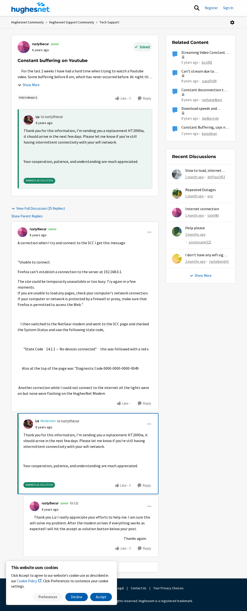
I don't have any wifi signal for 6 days (207, 255)
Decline (76, 597)
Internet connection (202, 209)
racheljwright (219, 261)
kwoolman (209, 133)
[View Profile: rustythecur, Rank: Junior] (24, 47)
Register (211, 8)
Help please (195, 228)
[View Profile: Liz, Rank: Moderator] (28, 424)
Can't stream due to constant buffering (197, 71)
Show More (31, 85)
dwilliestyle (210, 118)
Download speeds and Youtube (199, 108)
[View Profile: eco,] (177, 193)
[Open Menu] (232, 22)
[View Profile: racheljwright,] (177, 259)
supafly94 (209, 81)
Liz (38, 117)
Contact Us (138, 588)
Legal (120, 588)
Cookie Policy (27, 581)
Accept (101, 597)
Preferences (47, 597)
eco (210, 196)
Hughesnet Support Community (71, 22)
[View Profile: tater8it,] (177, 212)
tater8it (213, 215)
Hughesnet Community (27, 22)
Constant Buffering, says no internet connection (204, 127)
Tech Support (109, 22)
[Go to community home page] (31, 8)
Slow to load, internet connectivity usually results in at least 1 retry (205, 170)
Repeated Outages (200, 189)
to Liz (74, 503)
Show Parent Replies (27, 216)
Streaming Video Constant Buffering (203, 52)
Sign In (228, 8)
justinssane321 (200, 242)
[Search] (197, 8)
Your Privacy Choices (168, 588)
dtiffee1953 (216, 177)
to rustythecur (52, 116)
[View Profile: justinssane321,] (177, 231)
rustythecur (40, 44)
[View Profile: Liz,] (28, 120)
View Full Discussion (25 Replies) (40, 208)
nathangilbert (212, 99)
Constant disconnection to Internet (203, 90)
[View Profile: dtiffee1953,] (177, 174)
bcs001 (207, 62)
